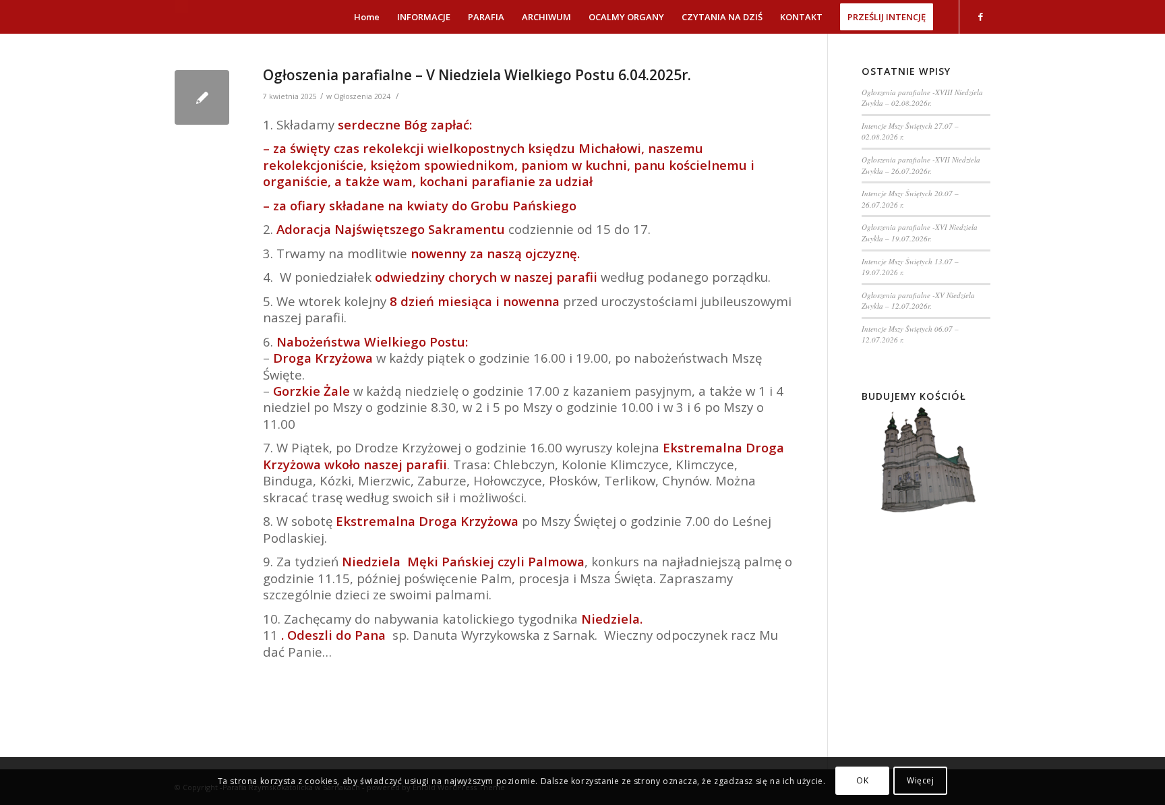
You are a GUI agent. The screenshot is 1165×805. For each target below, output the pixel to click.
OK (862, 781)
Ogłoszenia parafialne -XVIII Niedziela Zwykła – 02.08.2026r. (922, 98)
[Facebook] (980, 16)
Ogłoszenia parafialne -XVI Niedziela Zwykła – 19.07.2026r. (920, 232)
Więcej (920, 781)
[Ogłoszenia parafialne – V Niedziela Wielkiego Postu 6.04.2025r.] (202, 97)
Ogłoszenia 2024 (362, 96)
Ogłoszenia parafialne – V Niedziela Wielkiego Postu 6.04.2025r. (477, 74)
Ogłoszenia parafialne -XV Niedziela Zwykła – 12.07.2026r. (918, 300)
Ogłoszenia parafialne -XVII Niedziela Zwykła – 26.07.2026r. (921, 165)
